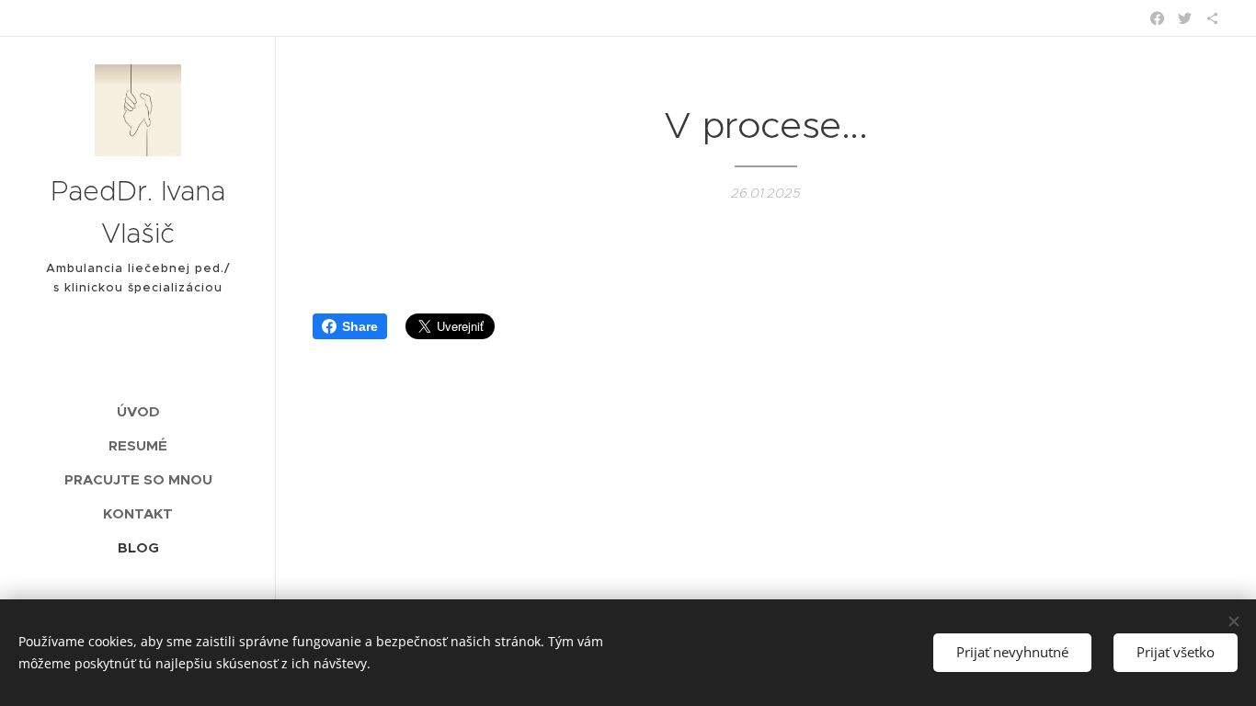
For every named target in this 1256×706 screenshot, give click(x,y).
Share (360, 326)
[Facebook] (1157, 18)
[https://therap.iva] (1212, 18)
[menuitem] (138, 411)
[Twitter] (1184, 18)
